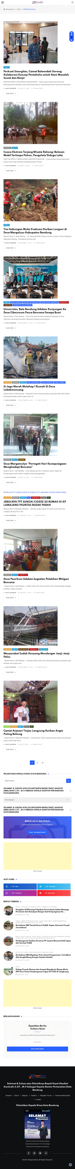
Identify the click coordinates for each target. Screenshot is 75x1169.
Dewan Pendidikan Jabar (29, 921)
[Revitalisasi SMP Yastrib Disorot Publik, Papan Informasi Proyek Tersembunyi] (8, 926)
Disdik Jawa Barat (45, 921)
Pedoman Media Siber (62, 1095)
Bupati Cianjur (26, 936)
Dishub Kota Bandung (28, 907)
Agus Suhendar (10, 88)
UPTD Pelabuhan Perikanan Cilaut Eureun (39, 938)
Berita (18, 907)
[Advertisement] (37, 856)
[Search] (73, 2)
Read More (10, 93)
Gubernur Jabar (47, 952)
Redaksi (34, 1095)
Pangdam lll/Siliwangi (49, 907)
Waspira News (33, 1160)
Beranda (8, 1095)
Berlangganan (37, 1049)
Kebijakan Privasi (46, 1095)
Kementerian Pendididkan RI (25, 922)
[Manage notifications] (70, 1164)
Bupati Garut (37, 936)
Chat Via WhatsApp (37, 832)
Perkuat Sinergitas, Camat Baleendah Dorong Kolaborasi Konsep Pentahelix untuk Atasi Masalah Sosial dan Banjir (36, 74)
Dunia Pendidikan (35, 952)
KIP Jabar (39, 922)
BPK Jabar (24, 952)
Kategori (25, 1095)
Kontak (38, 1099)
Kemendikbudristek (59, 921)
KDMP (38, 907)
